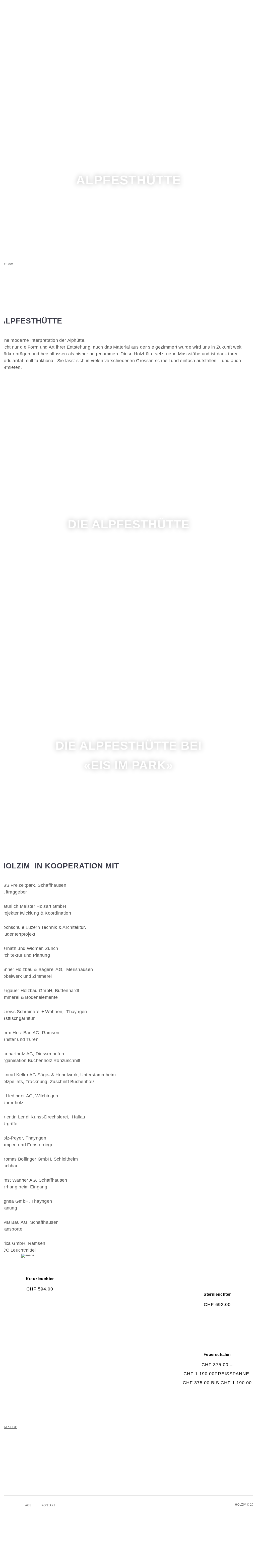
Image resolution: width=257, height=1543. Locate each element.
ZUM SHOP (8, 1427)
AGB (28, 1505)
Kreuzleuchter (40, 1279)
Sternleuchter (217, 1294)
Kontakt (48, 1505)
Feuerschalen (217, 1354)
